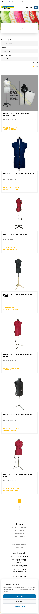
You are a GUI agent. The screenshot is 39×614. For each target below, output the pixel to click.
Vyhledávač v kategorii (8, 40)
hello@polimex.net (21, 571)
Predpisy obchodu (19, 536)
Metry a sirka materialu (19, 545)
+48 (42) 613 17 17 (22, 557)
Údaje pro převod (19, 530)
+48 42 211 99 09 (22, 569)
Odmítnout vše (19, 601)
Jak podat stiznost (19, 547)
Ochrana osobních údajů (19, 539)
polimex (17, 28)
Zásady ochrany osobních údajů (19, 610)
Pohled (35, 63)
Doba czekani (19, 533)
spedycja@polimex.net (21, 565)
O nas (3, 1)
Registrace (25, 1)
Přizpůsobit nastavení (19, 606)
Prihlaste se (34, 1)
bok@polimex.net (21, 559)
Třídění (3, 47)
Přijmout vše (19, 596)
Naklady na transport (19, 527)
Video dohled (19, 542)
